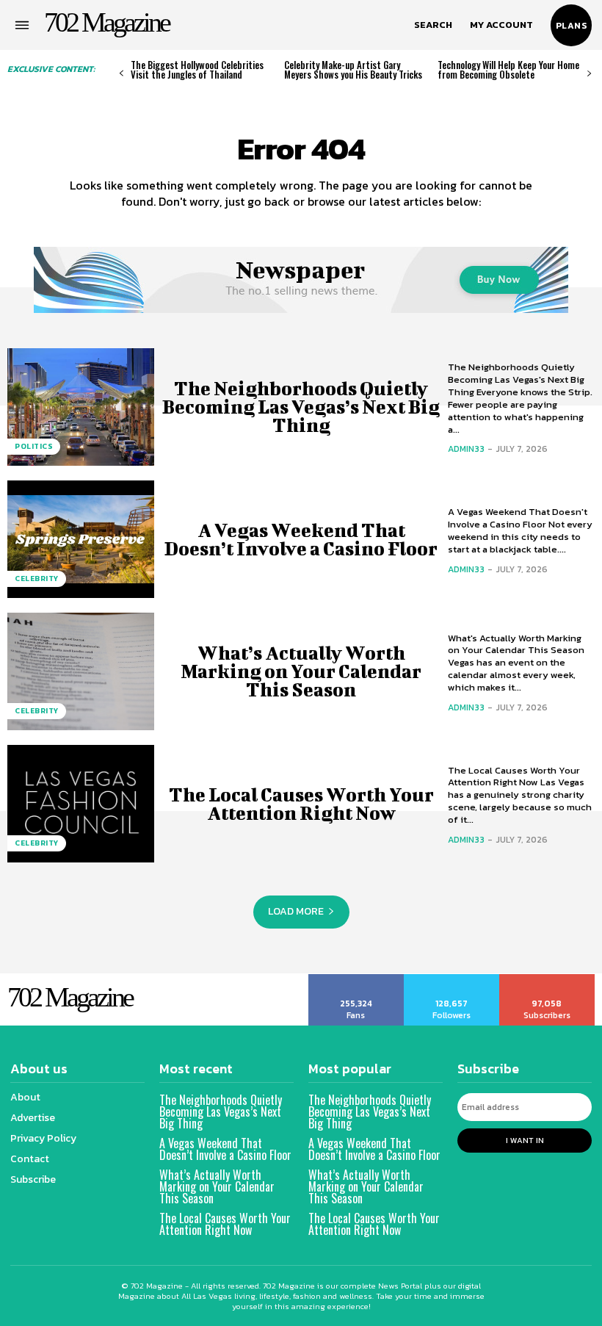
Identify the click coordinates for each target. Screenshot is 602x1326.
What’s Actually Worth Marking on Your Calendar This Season (301, 671)
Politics (34, 446)
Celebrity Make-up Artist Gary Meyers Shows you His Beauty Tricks (353, 69)
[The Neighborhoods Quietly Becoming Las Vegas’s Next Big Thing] (80, 407)
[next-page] (589, 74)
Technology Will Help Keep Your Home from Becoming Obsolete (508, 69)
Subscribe (547, 979)
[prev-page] (121, 74)
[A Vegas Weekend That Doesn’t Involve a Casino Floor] (80, 539)
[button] (433, 25)
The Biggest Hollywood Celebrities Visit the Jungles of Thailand (197, 69)
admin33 (466, 448)
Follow (452, 979)
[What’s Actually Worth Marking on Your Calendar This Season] (80, 671)
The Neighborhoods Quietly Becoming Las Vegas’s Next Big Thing (301, 407)
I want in (525, 1140)
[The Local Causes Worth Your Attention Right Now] (80, 803)
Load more (296, 911)
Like (356, 979)
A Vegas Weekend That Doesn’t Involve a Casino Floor (301, 539)
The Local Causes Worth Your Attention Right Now (301, 804)
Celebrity (37, 578)
